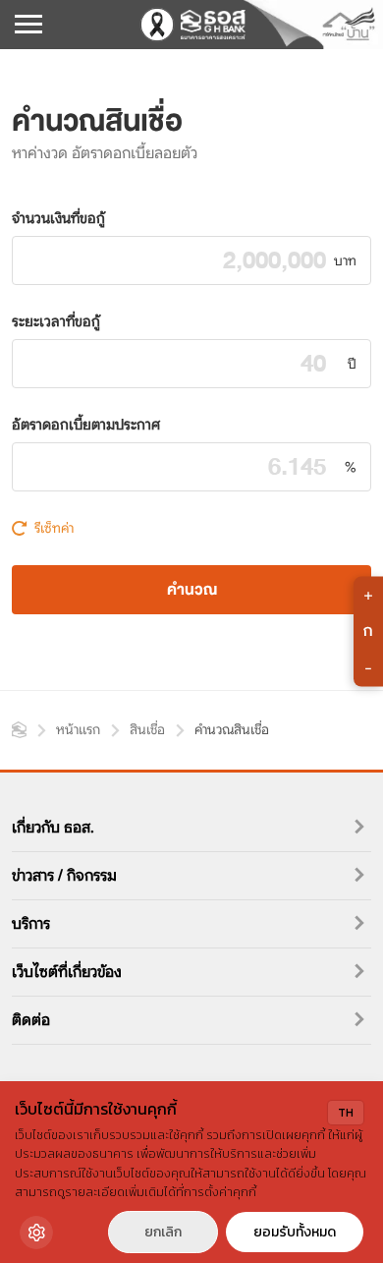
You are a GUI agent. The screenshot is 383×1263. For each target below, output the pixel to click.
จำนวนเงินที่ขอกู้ (58, 218)
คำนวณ (192, 590)
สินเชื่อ (147, 729)
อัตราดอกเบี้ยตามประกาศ (86, 424)
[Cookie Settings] (36, 1232)
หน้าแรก (19, 729)
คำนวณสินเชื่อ (231, 729)
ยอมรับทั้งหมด (294, 1232)
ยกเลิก (163, 1232)
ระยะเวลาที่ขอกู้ (56, 321)
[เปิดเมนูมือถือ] (28, 25)
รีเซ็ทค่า (54, 528)
